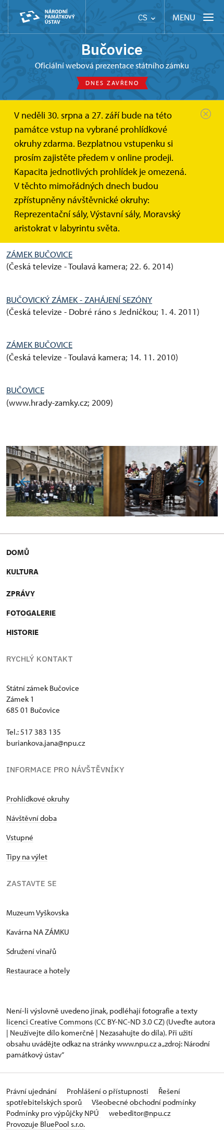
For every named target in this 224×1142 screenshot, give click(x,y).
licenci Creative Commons (49, 1022)
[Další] (198, 481)
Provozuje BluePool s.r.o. (45, 1124)
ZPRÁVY (20, 593)
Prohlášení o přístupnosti (108, 1091)
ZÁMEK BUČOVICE (39, 254)
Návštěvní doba (31, 818)
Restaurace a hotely (38, 970)
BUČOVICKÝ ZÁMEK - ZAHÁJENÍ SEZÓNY (79, 299)
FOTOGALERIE (31, 613)
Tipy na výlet (26, 857)
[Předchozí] (25, 481)
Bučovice (112, 49)
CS (144, 17)
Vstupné (19, 837)
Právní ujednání (32, 1091)
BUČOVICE (25, 389)
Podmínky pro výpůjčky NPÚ (53, 1113)
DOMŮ (17, 552)
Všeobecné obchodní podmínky (144, 1102)
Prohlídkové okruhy (37, 799)
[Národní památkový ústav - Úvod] (47, 17)
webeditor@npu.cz (139, 1113)
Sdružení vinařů (31, 951)
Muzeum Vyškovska (37, 912)
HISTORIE (22, 632)
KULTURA (22, 571)
